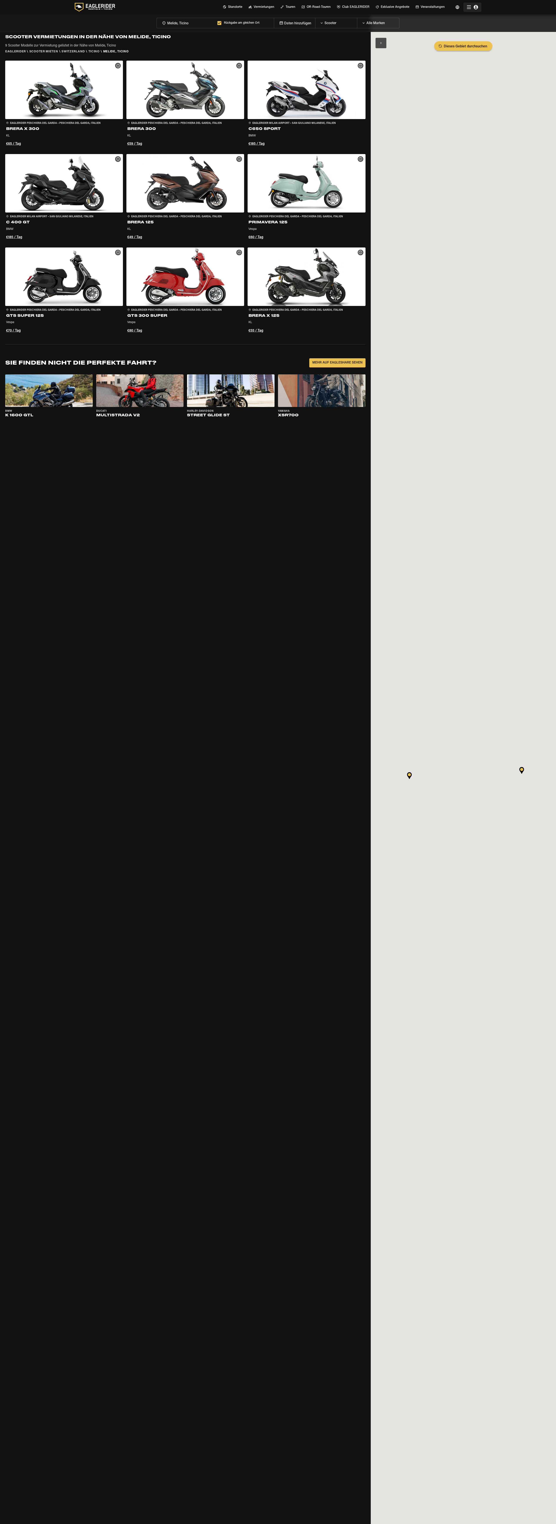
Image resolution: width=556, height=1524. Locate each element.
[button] (64, 104)
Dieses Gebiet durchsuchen (465, 46)
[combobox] (186, 22)
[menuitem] (232, 7)
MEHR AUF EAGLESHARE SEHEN (337, 362)
